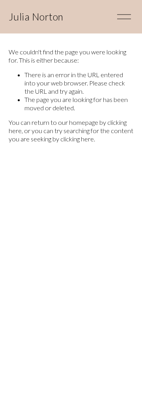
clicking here (77, 139)
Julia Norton (36, 16)
